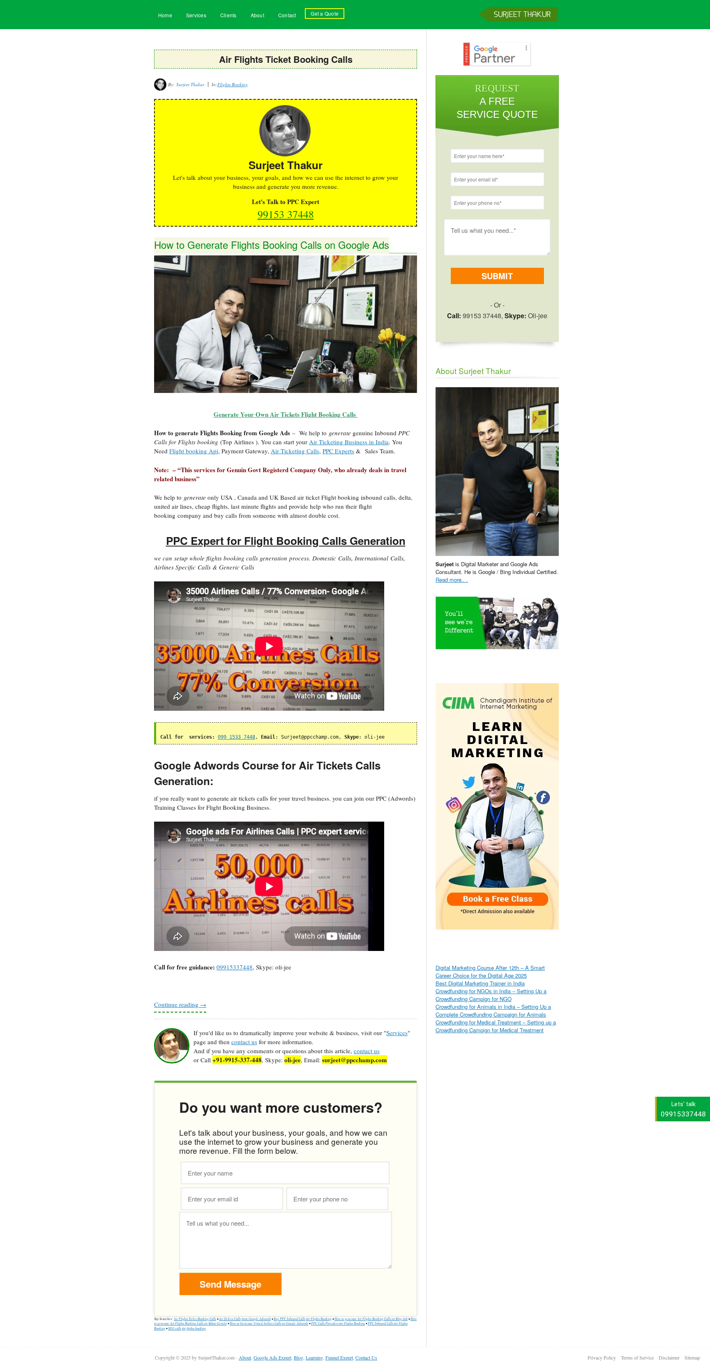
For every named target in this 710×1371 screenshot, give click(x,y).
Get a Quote (325, 13)
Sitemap (692, 1357)
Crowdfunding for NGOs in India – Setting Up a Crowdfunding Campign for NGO (491, 995)
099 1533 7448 (236, 737)
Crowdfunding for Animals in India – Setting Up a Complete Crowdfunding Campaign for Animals (493, 1010)
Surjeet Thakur (520, 28)
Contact (287, 14)
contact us (244, 1042)
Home (165, 14)
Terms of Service (637, 1357)
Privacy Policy (602, 1357)
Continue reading (180, 1004)
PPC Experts (338, 451)
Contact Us (366, 1357)
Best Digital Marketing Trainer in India (480, 983)
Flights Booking (232, 84)
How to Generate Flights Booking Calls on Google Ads (271, 244)
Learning (314, 1357)
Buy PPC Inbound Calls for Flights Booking (303, 1318)
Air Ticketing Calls (295, 451)
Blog (298, 1357)
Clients (228, 14)
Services (196, 14)
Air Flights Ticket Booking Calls (195, 1318)
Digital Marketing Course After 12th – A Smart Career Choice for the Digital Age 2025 (490, 971)
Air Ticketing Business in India (349, 442)
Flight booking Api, (194, 451)
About (257, 14)
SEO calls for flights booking (187, 1328)
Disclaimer (669, 1357)
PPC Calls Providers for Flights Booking (338, 1323)
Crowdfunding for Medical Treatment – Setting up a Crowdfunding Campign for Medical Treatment (496, 1026)
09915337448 (235, 967)
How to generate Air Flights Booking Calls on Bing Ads (371, 1318)
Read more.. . (452, 579)
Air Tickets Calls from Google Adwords (245, 1318)
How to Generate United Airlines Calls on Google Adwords (269, 1323)
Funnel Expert (339, 1357)
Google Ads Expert (272, 1357)
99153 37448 (286, 214)
